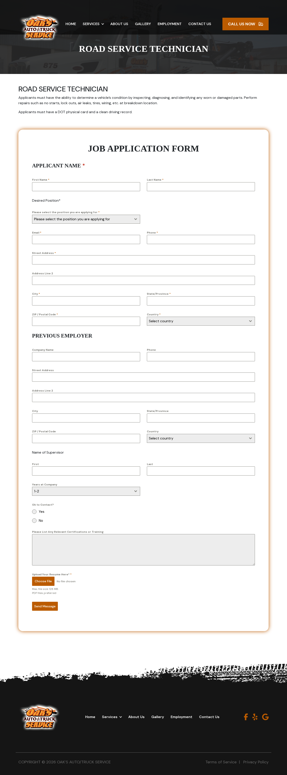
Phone (152, 232)
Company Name (43, 350)
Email (36, 232)
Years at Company (44, 484)
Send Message (45, 606)
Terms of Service (221, 762)
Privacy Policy (256, 762)
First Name (40, 180)
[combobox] (86, 219)
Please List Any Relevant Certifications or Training (68, 532)
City (36, 294)
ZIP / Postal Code (45, 314)
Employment (170, 24)
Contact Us (199, 24)
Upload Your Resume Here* (52, 574)
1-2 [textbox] (36, 491)
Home (70, 24)
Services (91, 24)
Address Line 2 (42, 273)
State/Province (159, 294)
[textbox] (81, 219)
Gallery (143, 24)
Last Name (155, 180)
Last (150, 464)
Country (154, 314)
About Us (119, 24)
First (35, 464)
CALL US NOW (241, 24)
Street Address (44, 253)
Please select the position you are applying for (66, 212)
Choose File (43, 581)
